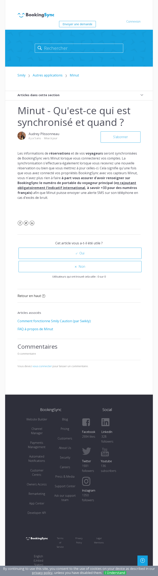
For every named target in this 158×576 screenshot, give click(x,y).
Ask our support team (65, 498)
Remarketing (37, 494)
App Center (36, 503)
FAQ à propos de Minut (35, 329)
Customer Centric (36, 472)
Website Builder (36, 419)
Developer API (37, 513)
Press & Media (64, 476)
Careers (65, 467)
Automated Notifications (36, 458)
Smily (21, 75)
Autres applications (48, 75)
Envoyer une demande (77, 24)
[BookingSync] (37, 538)
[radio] (80, 253)
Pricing (65, 429)
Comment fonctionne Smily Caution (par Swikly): (54, 321)
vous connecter (42, 366)
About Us (65, 448)
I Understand (115, 573)
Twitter (26, 225)
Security (65, 457)
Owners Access (37, 484)
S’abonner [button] (120, 137)
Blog (65, 419)
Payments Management (36, 445)
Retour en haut (29, 296)
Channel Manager (37, 431)
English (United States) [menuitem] (38, 560)
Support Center (65, 486)
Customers (65, 438)
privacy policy (42, 572)
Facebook (20, 225)
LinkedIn (32, 225)
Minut (74, 75)
